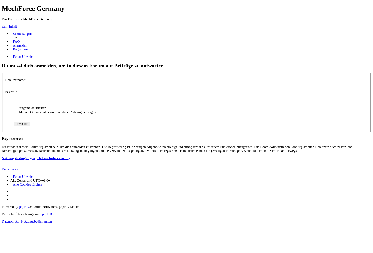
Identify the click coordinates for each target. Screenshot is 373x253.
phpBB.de (49, 214)
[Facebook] (11, 195)
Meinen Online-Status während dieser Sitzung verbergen (57, 112)
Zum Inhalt (9, 26)
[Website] (11, 192)
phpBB (24, 207)
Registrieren (10, 169)
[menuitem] (15, 41)
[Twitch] (11, 199)
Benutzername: (15, 80)
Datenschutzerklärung (53, 158)
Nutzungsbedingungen (18, 158)
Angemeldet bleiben (32, 108)
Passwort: (11, 92)
